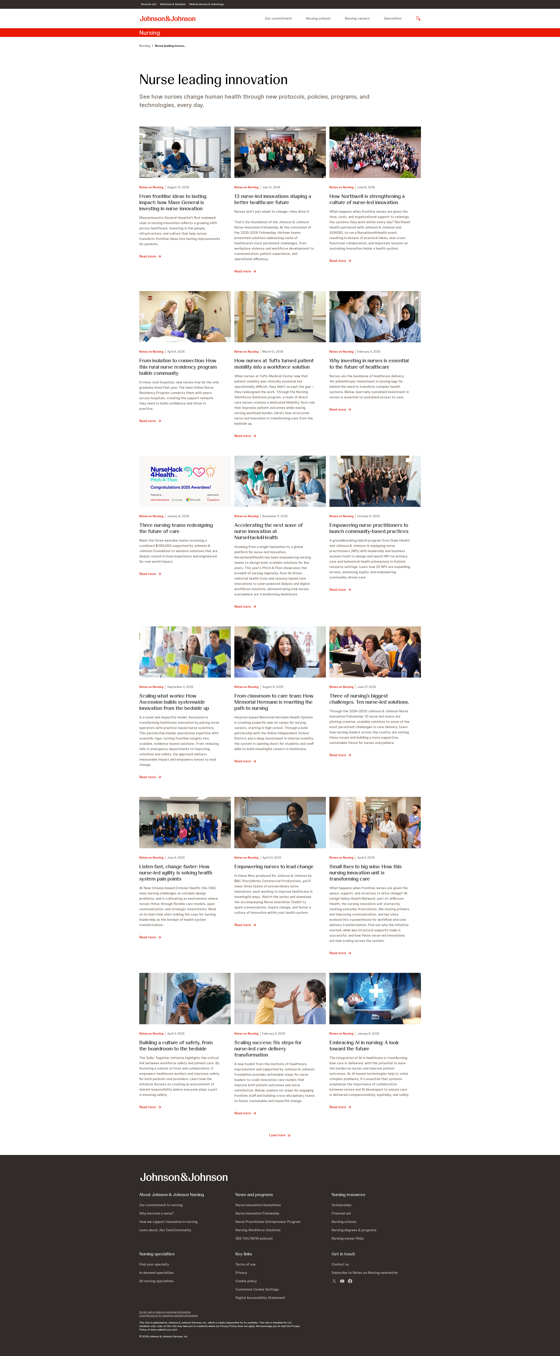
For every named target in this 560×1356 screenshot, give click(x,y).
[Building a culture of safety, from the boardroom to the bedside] (185, 998)
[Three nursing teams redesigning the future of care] (185, 481)
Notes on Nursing (151, 187)
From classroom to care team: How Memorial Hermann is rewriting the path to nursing (274, 701)
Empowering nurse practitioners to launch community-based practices (368, 528)
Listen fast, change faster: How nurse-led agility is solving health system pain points (175, 872)
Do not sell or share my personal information (165, 1312)
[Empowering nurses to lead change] (280, 822)
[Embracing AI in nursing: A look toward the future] (375, 998)
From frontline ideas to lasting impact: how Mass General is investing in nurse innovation (172, 202)
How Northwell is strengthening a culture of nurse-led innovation (367, 199)
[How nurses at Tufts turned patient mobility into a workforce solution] (280, 317)
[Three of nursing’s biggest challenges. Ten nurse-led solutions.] (375, 652)
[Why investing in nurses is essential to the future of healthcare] (375, 317)
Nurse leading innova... (170, 45)
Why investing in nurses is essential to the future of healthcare (369, 363)
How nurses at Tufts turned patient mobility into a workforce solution (274, 363)
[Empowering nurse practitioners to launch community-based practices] (375, 481)
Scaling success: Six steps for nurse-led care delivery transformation (268, 1048)
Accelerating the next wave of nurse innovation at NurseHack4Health (268, 531)
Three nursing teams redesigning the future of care (176, 528)
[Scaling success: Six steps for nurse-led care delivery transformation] (280, 998)
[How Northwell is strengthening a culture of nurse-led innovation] (375, 152)
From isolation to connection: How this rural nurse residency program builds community (178, 366)
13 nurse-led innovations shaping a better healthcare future (272, 199)
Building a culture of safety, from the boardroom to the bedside (176, 1045)
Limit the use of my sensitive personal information (168, 1315)
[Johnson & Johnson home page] (167, 18)
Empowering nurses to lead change (274, 866)
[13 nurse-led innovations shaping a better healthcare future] (280, 152)
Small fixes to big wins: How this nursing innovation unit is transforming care (365, 872)
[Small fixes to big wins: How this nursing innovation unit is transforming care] (375, 822)
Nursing (144, 46)
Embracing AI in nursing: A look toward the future (364, 1045)
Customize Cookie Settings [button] (257, 1289)
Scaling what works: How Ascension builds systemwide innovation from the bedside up (174, 701)
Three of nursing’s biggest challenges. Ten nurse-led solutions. (369, 698)
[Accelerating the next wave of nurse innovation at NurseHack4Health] (280, 481)
